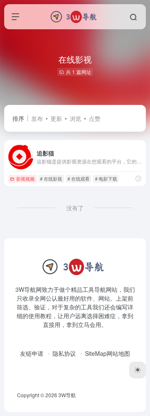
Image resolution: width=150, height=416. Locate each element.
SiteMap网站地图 (107, 353)
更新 (56, 118)
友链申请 (31, 353)
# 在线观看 (79, 178)
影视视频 (25, 178)
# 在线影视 (51, 178)
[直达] (138, 178)
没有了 (75, 208)
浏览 (75, 118)
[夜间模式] (137, 370)
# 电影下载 (106, 178)
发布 (37, 118)
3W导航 (67, 394)
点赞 (94, 118)
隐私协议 (64, 353)
